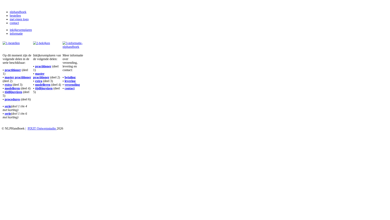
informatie (16, 33)
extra (8, 84)
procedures (12, 99)
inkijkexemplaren (21, 30)
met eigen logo (19, 19)
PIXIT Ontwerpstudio (42, 128)
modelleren (12, 88)
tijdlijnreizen (13, 92)
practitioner (13, 70)
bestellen (15, 15)
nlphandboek (18, 12)
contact (14, 23)
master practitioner (18, 77)
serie (8, 106)
